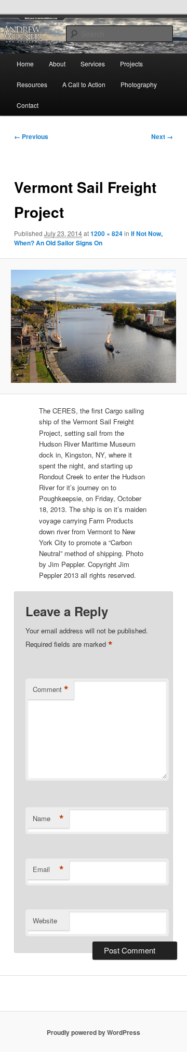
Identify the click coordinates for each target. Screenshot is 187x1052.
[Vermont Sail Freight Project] (93, 326)
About (57, 63)
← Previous (31, 136)
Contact (27, 105)
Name (48, 818)
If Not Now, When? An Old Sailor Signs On (88, 238)
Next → (162, 136)
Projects (131, 63)
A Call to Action (83, 84)
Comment (51, 689)
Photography (139, 84)
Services (93, 63)
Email (48, 869)
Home (25, 63)
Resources (32, 84)
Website (45, 920)
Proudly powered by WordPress (93, 1032)
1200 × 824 (106, 233)
